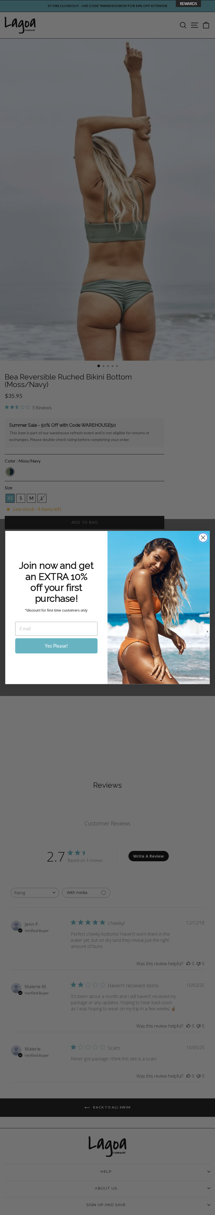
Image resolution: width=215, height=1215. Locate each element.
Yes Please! (56, 646)
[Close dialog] (203, 537)
